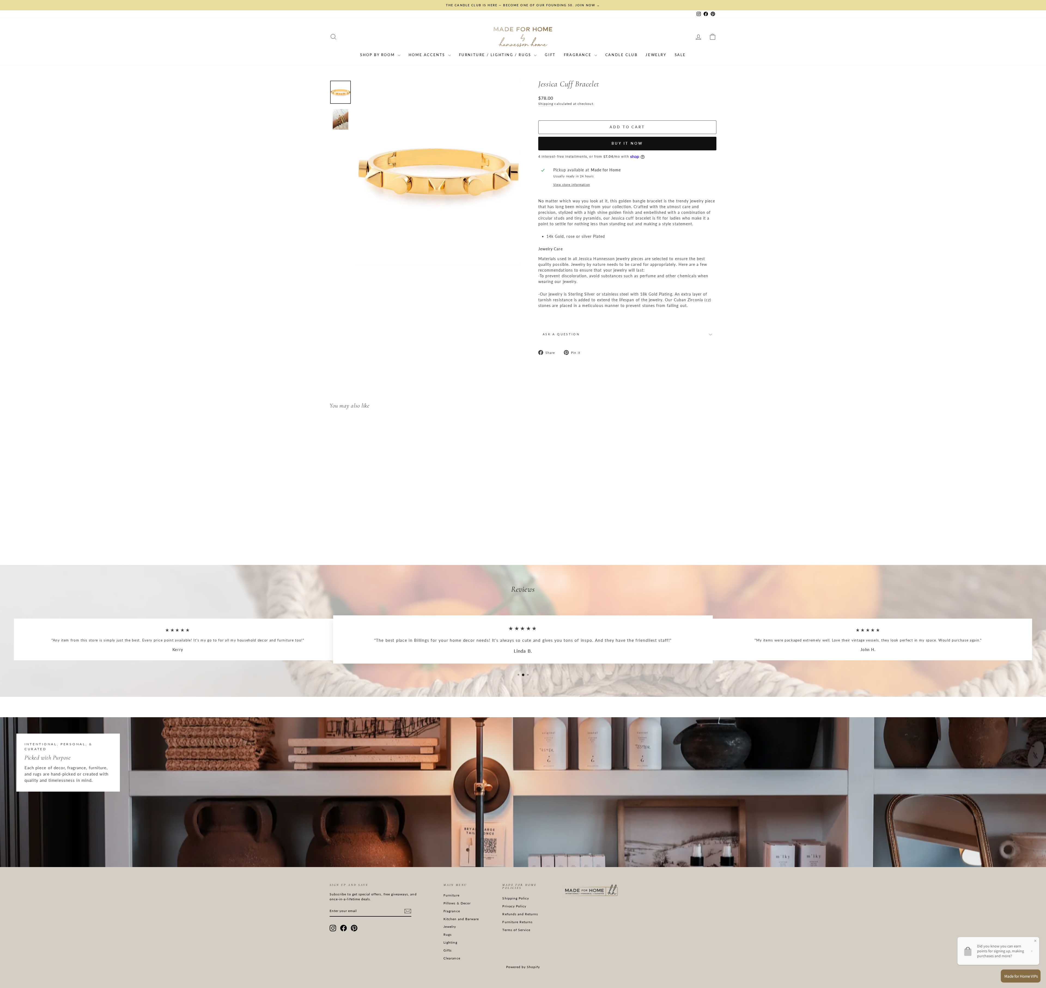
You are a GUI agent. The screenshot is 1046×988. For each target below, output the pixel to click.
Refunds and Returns (520, 914)
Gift (550, 55)
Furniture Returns (517, 922)
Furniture (451, 895)
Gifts (447, 950)
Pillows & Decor (457, 903)
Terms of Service (516, 930)
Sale (680, 55)
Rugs (447, 934)
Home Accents (428, 55)
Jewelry (656, 55)
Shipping (545, 104)
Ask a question (561, 334)
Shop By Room (378, 55)
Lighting (450, 942)
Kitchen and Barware (461, 919)
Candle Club (621, 55)
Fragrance (578, 55)
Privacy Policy (514, 906)
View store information (571, 184)
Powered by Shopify (523, 967)
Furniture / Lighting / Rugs (496, 55)
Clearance (451, 958)
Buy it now (627, 143)
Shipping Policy (515, 898)
